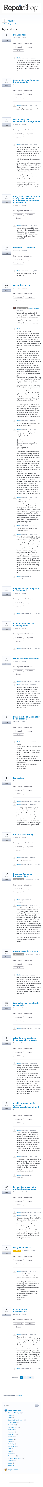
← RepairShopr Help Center (10, 24)
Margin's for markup (22, 1247)
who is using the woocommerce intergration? (26, 121)
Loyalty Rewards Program (25, 951)
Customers (11, 1425)
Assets (10, 1415)
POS (9, 1451)
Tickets (10, 1463)
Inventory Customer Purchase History (22, 875)
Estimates (11, 1429)
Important (31, 47)
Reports (10, 1460)
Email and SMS (12, 1427)
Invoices (10, 1439)
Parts (9, 1449)
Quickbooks (11, 1456)
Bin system (18, 778)
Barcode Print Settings (24, 834)
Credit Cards (12, 1422)
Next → (30, 1378)
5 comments (25, 1250)
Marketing (11, 1444)
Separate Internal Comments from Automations (26, 81)
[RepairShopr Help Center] (21, 8)
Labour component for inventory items (23, 624)
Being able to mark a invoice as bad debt (26, 1004)
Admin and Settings (14, 1413)
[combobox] (20, 1405)
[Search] (37, 1405)
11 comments (16, 1008)
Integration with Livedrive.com (20, 1310)
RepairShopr (13, 1470)
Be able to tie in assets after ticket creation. (26, 718)
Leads (10, 1441)
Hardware (11, 1432)
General (24, 37)
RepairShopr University (15, 1458)
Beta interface (19, 35)
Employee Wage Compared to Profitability (26, 590)
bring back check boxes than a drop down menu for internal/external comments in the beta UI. (26, 199)
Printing (10, 1453)
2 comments (16, 37)
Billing (10, 1417)
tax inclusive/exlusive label (26, 658)
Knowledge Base (14, 1410)
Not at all (19, 47)
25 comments (29, 954)
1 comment (16, 721)
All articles (11, 1465)
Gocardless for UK (22, 285)
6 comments (16, 85)
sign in (20, 1395)
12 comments (17, 250)
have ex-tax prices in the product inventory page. (24, 1188)
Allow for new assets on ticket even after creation (25, 1039)
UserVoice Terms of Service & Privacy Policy (21, 1482)
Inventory (11, 1437)
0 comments (16, 593)
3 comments (16, 661)
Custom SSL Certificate (24, 248)
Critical (20, 51)
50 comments (17, 288)
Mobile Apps (12, 1446)
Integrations (11, 1434)
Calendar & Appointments (16, 1420)
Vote (6, 40)
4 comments (16, 124)
